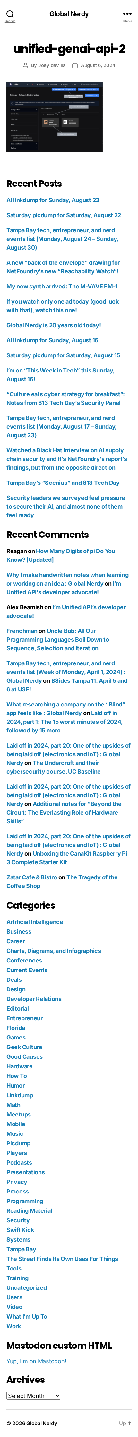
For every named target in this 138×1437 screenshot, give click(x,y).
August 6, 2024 (98, 65)
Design (15, 989)
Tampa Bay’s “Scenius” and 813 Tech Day (63, 482)
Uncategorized (26, 1287)
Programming (24, 1201)
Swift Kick (20, 1230)
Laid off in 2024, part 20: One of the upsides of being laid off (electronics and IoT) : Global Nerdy (68, 754)
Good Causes (24, 1056)
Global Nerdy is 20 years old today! (53, 325)
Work (13, 1326)
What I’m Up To (26, 1316)
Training (17, 1278)
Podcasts (19, 1162)
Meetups (18, 1114)
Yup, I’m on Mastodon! (36, 1361)
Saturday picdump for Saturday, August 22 (63, 215)
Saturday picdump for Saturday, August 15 (63, 355)
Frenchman (22, 631)
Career (15, 941)
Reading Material (29, 1210)
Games (16, 1037)
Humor (15, 1085)
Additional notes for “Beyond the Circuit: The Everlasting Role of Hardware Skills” (64, 812)
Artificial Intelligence (34, 922)
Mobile (15, 1124)
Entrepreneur (24, 1018)
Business (18, 931)
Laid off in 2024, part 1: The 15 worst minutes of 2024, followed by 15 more (64, 722)
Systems (18, 1239)
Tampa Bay (21, 1249)
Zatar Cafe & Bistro (31, 877)
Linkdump (19, 1095)
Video (14, 1307)
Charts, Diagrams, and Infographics (53, 950)
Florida (15, 1027)
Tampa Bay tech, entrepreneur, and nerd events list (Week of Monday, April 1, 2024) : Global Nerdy (65, 672)
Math (13, 1104)
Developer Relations (34, 999)
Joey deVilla (52, 65)
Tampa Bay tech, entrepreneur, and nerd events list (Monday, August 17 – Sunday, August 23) (61, 427)
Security (18, 1220)
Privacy (16, 1181)
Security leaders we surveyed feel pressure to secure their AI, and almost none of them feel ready (65, 506)
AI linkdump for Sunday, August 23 (52, 200)
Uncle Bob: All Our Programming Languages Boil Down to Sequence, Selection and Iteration (57, 640)
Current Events (26, 970)
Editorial (17, 1008)
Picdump (18, 1143)
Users (14, 1297)
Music (14, 1133)
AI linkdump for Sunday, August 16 (52, 340)
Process (17, 1191)
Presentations (25, 1172)
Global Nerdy (69, 13)
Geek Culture (24, 1047)
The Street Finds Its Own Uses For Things (62, 1258)
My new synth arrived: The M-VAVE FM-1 (62, 286)
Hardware (19, 1066)
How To (16, 1076)
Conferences (24, 960)
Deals (14, 979)
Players (16, 1153)
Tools (14, 1268)
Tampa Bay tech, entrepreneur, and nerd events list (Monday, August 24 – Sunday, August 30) (62, 239)
